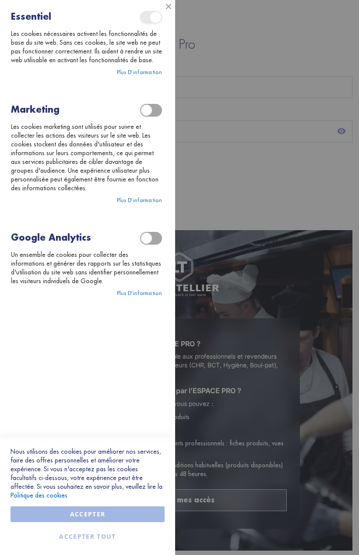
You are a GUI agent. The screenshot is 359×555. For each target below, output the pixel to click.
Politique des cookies (39, 495)
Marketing (151, 110)
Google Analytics (151, 238)
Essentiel (151, 17)
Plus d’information (139, 72)
